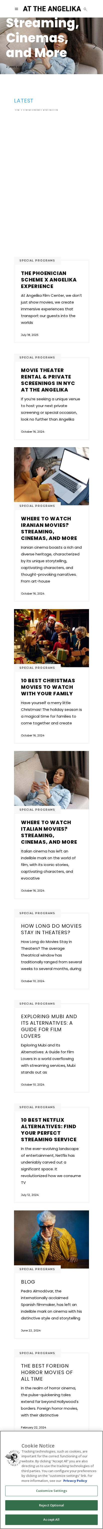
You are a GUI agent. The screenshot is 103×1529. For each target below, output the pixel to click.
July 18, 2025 (29, 335)
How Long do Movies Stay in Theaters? (51, 929)
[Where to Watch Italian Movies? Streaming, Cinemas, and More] (51, 45)
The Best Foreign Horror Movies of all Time (47, 1372)
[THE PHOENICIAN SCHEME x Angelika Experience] (51, 185)
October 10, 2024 (32, 981)
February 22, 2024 (33, 1427)
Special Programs (37, 260)
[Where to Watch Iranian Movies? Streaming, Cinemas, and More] (51, 476)
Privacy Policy (75, 1480)
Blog (28, 1281)
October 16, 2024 (32, 431)
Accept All (51, 1519)
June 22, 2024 (31, 1330)
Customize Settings (51, 1490)
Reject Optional (51, 1505)
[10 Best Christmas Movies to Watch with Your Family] (51, 638)
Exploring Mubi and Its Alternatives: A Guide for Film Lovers (49, 1026)
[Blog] (51, 1239)
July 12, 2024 (30, 1195)
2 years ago (14, 66)
